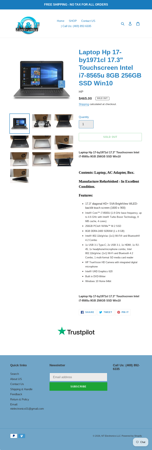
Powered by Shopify (132, 436)
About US (16, 379)
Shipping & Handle (21, 389)
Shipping (84, 104)
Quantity (84, 117)
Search (14, 373)
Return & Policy (19, 399)
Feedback (16, 394)
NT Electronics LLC (111, 436)
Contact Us (17, 384)
